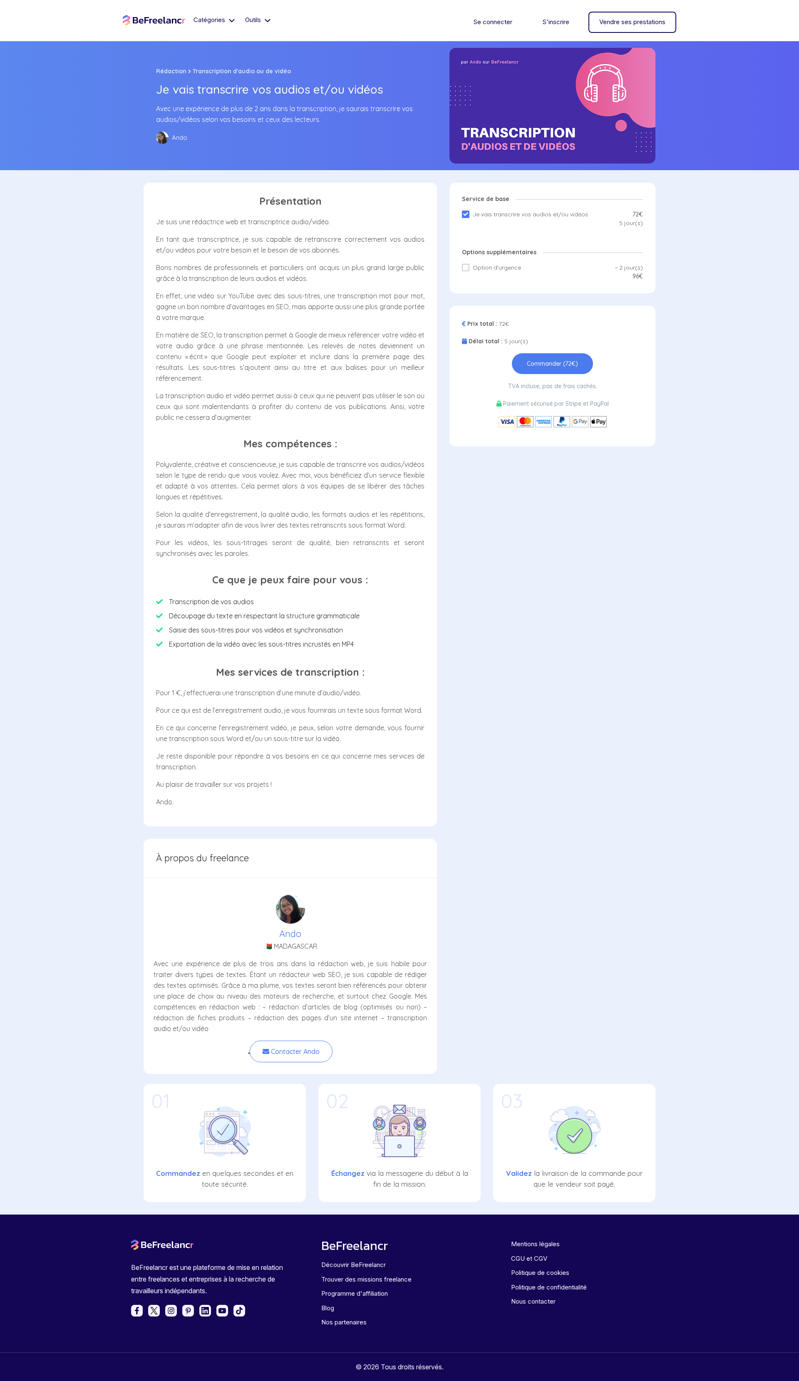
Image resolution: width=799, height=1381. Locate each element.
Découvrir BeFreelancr (353, 1265)
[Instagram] (171, 1310)
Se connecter (492, 22)
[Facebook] (137, 1310)
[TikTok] (239, 1310)
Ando (290, 934)
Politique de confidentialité (549, 1287)
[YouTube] (222, 1310)
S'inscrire (555, 22)
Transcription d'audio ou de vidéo (242, 71)
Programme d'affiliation (354, 1293)
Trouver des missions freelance (366, 1279)
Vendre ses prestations (632, 22)
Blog (327, 1308)
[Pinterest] (188, 1310)
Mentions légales (535, 1244)
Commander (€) (552, 363)
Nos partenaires (344, 1322)
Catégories (210, 20)
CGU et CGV (529, 1258)
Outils (254, 20)
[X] (154, 1310)
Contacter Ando (294, 1051)
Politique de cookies (540, 1273)
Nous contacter (533, 1301)
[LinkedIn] (205, 1310)
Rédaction (171, 71)
